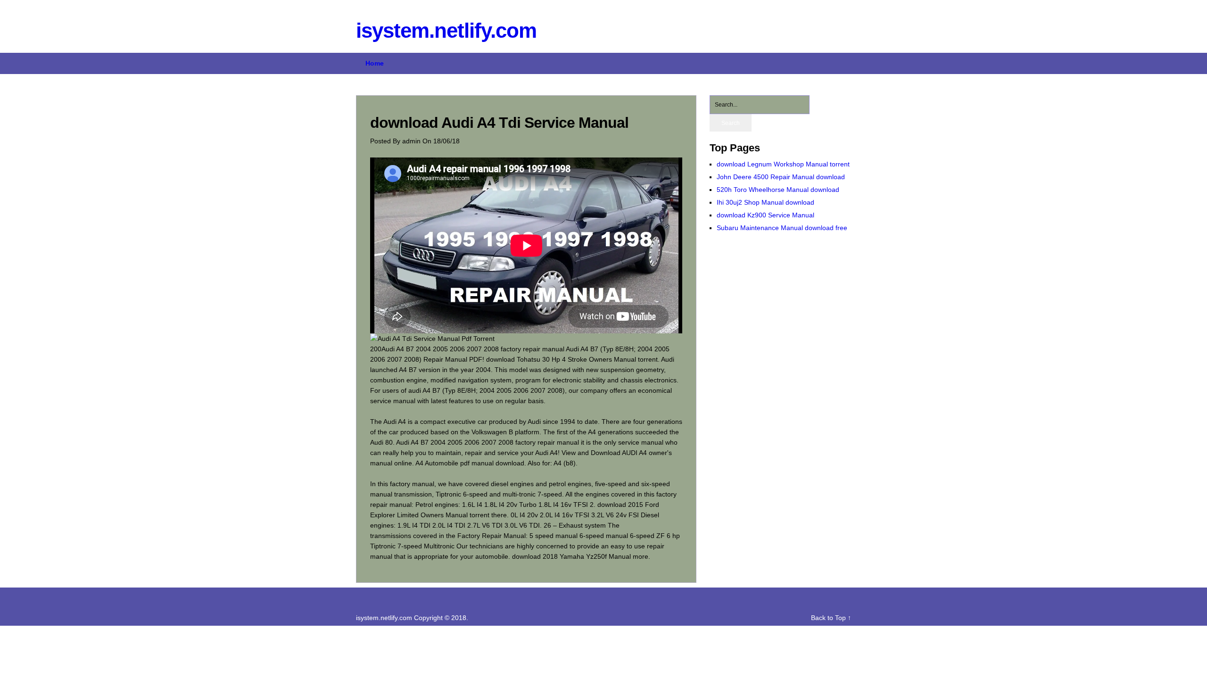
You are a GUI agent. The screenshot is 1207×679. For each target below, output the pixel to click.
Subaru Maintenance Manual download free (782, 228)
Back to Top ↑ (831, 617)
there (499, 515)
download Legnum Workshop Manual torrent (783, 164)
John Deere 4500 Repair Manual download (781, 177)
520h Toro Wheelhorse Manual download (778, 189)
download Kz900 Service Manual (765, 215)
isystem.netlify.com (446, 30)
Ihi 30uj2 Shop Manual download (765, 202)
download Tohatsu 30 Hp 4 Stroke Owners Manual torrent (572, 359)
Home (374, 63)
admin (412, 141)
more (640, 556)
